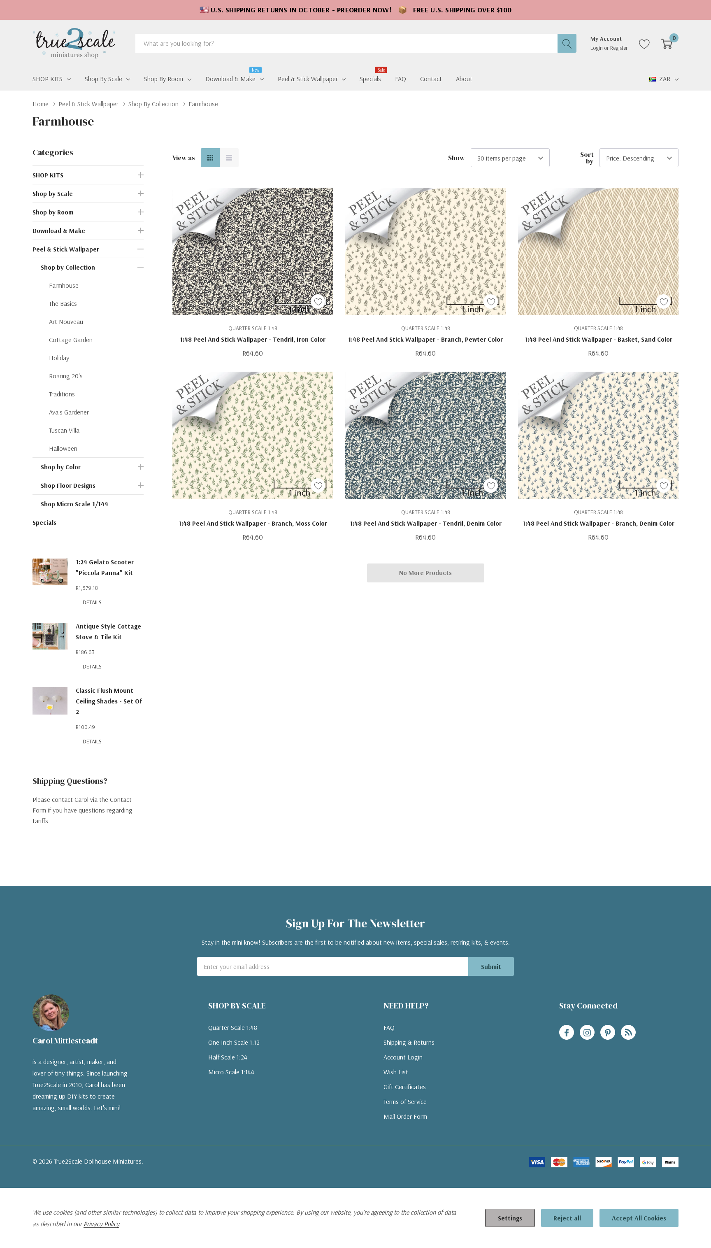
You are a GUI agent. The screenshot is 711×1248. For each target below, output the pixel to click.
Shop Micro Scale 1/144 (74, 504)
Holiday (59, 358)
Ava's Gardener (69, 412)
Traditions (62, 394)
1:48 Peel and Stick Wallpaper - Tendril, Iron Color (252, 339)
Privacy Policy (101, 1224)
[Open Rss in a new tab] (628, 1033)
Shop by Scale (103, 79)
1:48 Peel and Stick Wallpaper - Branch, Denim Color (598, 523)
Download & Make (230, 78)
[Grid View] (210, 157)
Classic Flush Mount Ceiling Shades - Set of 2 (109, 701)
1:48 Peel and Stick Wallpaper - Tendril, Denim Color (426, 523)
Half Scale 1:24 (227, 1057)
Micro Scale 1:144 (231, 1072)
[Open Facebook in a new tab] (567, 1033)
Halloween (63, 448)
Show (456, 157)
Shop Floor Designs (68, 485)
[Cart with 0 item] (666, 43)
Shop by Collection (68, 267)
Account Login (403, 1057)
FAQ (389, 1027)
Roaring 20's (66, 376)
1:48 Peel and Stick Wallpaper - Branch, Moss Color (253, 523)
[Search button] (567, 43)
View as (183, 157)
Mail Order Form (405, 1116)
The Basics (63, 303)
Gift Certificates (404, 1087)
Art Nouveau (66, 321)
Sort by (587, 157)
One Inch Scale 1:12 (234, 1042)
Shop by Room (163, 79)
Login (597, 47)
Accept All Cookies (639, 1218)
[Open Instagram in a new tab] (587, 1033)
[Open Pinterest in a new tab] (608, 1033)
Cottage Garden (71, 339)
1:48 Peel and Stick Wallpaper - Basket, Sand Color (598, 339)
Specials (44, 522)
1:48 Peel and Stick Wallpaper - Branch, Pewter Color (425, 339)
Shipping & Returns (408, 1042)
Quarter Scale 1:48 (232, 1027)
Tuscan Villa (64, 430)
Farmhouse (64, 285)
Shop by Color (61, 467)
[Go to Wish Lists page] (644, 43)
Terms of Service (405, 1101)
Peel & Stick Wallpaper (308, 79)
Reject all (567, 1218)
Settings (510, 1218)
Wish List (395, 1072)
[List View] (229, 157)
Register (619, 47)
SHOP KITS (48, 79)
